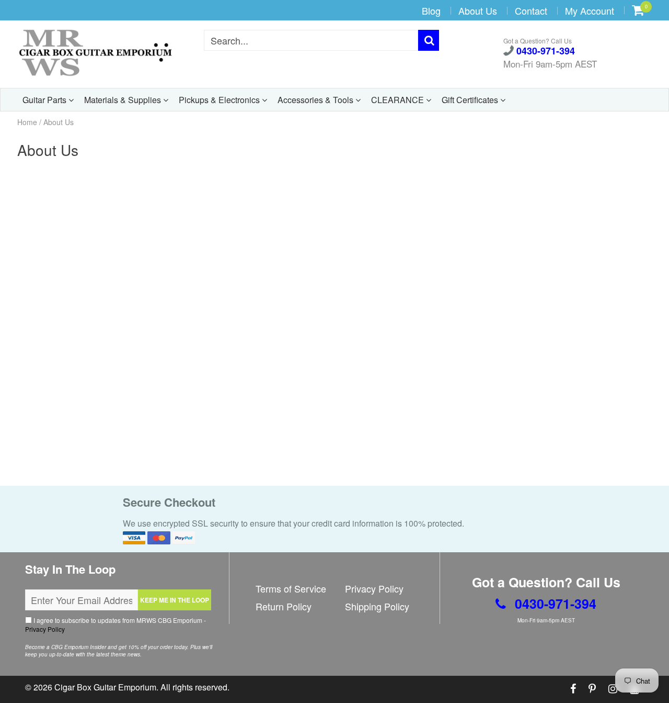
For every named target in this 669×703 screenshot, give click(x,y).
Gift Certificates (471, 100)
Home (27, 122)
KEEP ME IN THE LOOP (174, 600)
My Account (589, 10)
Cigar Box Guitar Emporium (105, 687)
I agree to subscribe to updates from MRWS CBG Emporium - (115, 624)
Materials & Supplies (123, 100)
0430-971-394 (544, 51)
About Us (477, 10)
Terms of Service (291, 588)
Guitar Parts (45, 100)
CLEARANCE (398, 100)
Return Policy (284, 606)
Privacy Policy (45, 628)
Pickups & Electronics (220, 100)
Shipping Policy (377, 606)
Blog (431, 10)
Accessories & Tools (316, 100)
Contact (531, 10)
